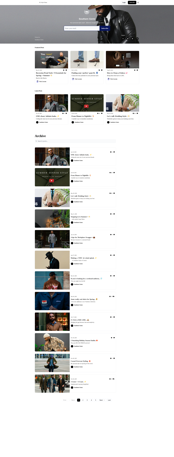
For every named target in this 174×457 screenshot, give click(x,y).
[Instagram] (137, 39)
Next (101, 400)
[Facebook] (132, 39)
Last (109, 400)
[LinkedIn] (123, 39)
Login (124, 2)
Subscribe (132, 2)
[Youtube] (128, 39)
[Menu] (138, 2)
